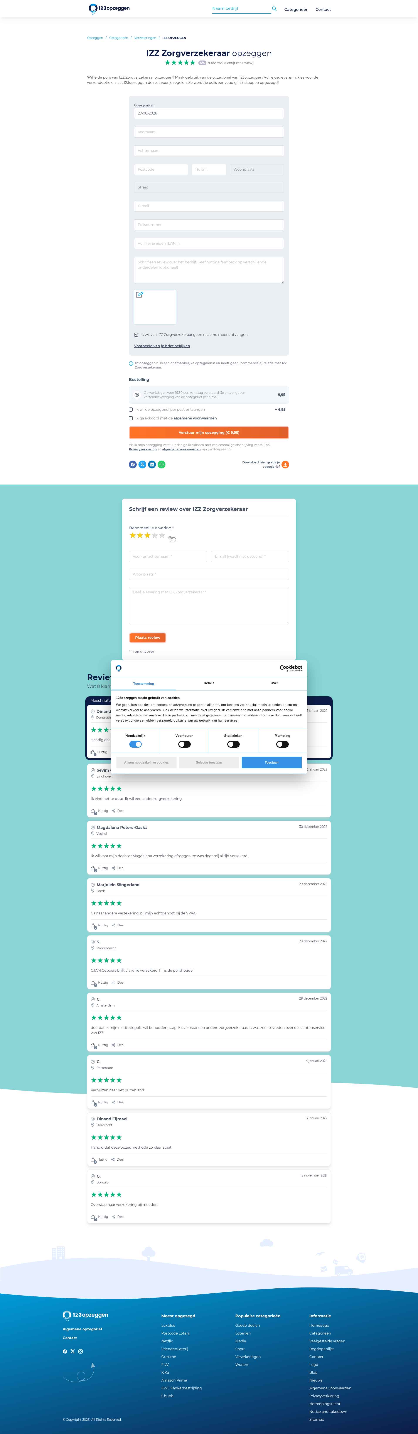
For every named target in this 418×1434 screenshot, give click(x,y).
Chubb (167, 1396)
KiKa (165, 1372)
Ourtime (168, 1357)
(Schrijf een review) (238, 63)
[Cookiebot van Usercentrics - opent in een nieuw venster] (283, 668)
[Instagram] (80, 1351)
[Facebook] (133, 464)
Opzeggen (95, 38)
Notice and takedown (328, 1412)
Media (240, 1341)
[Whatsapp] (161, 464)
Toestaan (272, 762)
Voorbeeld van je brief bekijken (162, 346)
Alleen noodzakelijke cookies (146, 762)
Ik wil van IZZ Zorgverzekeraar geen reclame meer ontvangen (194, 335)
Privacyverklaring (143, 449)
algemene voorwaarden (195, 418)
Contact (323, 9)
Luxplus (168, 1325)
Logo (313, 1365)
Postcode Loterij (175, 1333)
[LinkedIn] (152, 464)
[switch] (184, 744)
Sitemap (316, 1419)
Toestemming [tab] (143, 683)
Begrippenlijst (321, 1349)
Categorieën (296, 9)
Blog (313, 1372)
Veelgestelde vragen (327, 1341)
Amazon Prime (174, 1380)
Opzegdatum (144, 105)
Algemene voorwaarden (330, 1388)
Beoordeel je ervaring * (151, 528)
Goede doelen (247, 1325)
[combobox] (241, 8)
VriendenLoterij (174, 1349)
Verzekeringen (145, 38)
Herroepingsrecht (324, 1404)
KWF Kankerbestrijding (181, 1388)
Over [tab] (274, 683)
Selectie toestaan (209, 762)
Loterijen (243, 1333)
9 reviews (215, 63)
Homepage (319, 1325)
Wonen (241, 1365)
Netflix (167, 1341)
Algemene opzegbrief (82, 1329)
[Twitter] (142, 464)
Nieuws (315, 1380)
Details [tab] (209, 683)
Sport (240, 1349)
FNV (165, 1365)
